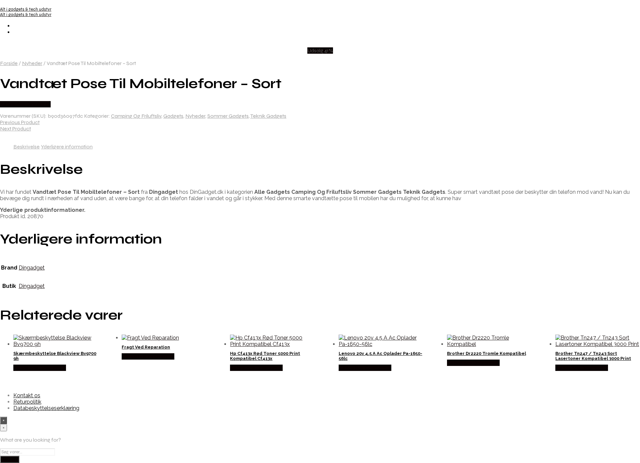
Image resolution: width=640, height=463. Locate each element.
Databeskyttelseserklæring (46, 408)
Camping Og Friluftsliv (136, 116)
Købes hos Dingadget (25, 104)
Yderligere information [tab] (67, 146)
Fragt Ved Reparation (146, 347)
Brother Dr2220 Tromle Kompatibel (486, 353)
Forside (9, 63)
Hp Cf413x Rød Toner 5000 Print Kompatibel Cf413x (265, 356)
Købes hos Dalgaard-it (39, 368)
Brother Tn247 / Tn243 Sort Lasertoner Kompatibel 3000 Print (593, 356)
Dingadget (32, 268)
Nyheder (32, 63)
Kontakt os (26, 395)
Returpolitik (27, 402)
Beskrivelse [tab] (26, 146)
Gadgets (173, 116)
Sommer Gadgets (228, 116)
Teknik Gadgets (268, 116)
